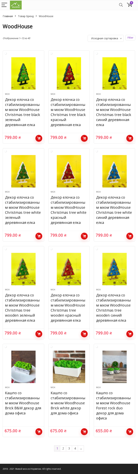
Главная (8, 16)
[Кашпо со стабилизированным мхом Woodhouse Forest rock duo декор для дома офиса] (114, 367)
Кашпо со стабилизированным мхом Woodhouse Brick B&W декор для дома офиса (23, 402)
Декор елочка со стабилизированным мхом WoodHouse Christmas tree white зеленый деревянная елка (23, 210)
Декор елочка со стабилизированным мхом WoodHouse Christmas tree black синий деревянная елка (113, 112)
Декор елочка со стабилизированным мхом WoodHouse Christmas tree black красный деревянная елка (68, 112)
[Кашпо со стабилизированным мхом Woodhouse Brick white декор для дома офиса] (69, 367)
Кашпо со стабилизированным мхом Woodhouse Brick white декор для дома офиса (68, 402)
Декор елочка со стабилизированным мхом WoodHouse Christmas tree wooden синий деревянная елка (113, 308)
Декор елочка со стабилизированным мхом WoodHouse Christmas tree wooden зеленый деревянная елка (22, 308)
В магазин (38, 138)
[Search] (121, 5)
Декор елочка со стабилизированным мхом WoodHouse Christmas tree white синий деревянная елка (114, 210)
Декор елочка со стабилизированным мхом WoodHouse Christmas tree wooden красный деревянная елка (68, 308)
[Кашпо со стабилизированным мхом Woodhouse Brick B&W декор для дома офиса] (23, 367)
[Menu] (4, 5)
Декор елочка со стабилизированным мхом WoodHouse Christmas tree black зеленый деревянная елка (22, 112)
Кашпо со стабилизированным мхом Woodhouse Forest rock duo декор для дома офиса (113, 405)
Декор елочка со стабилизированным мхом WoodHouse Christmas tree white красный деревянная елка (68, 210)
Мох (7, 94)
